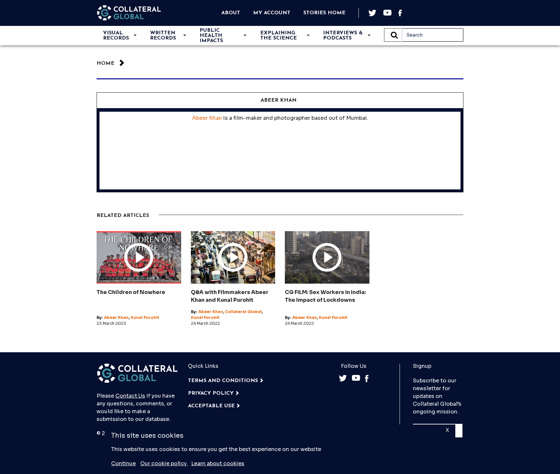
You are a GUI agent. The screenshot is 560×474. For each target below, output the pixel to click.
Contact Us (130, 395)
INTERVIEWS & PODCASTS (343, 35)
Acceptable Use (211, 406)
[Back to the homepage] (129, 13)
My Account (271, 13)
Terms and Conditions (223, 380)
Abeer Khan (207, 118)
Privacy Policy (211, 393)
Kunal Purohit (145, 317)
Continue (123, 463)
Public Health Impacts (211, 35)
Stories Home (324, 13)
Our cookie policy (164, 463)
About (230, 13)
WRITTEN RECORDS (163, 35)
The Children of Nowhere (131, 292)
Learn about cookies (217, 463)
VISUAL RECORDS (116, 35)
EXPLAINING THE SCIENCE (278, 35)
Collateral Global (243, 311)
